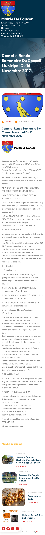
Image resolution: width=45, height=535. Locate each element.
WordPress (40, 532)
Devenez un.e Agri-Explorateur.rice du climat (29, 478)
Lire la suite (21, 466)
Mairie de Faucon (17, 18)
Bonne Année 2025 (34, 497)
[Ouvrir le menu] (42, 29)
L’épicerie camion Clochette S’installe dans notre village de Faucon (28, 460)
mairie (8, 121)
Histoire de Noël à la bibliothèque (32, 516)
